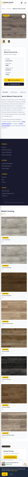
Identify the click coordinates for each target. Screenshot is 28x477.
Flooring (9, 8)
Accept (4, 474)
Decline (11, 474)
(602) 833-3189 (5, 190)
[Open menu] (25, 3)
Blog (3, 179)
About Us (4, 177)
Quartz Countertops (6, 149)
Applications (23, 92)
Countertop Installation (7, 163)
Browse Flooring (11, 457)
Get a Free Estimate (15, 80)
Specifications (14, 92)
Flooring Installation (6, 166)
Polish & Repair (5, 168)
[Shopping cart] (21, 2)
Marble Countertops (6, 154)
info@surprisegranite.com (8, 193)
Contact (4, 182)
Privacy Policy (14, 470)
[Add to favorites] (23, 16)
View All (3, 214)
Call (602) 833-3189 (15, 84)
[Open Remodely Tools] (25, 464)
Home (3, 8)
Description (5, 92)
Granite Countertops (7, 152)
